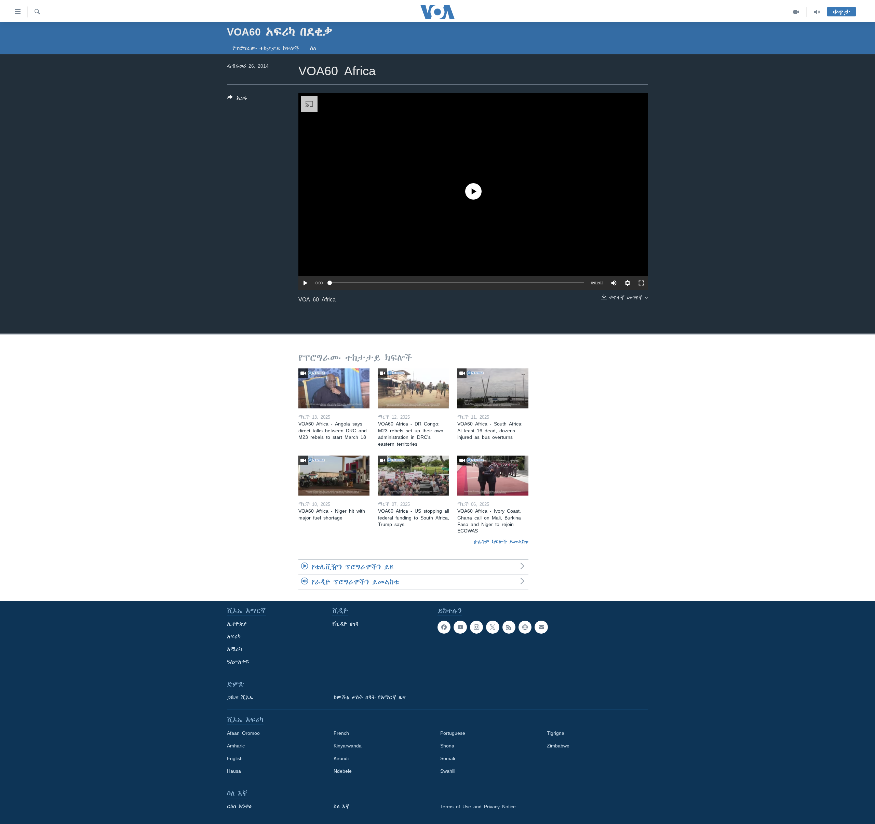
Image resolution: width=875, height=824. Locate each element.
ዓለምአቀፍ (238, 662)
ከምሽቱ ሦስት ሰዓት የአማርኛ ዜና (370, 697)
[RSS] (508, 627)
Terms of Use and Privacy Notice (478, 806)
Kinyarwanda (348, 746)
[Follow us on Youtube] (460, 627)
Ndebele (343, 771)
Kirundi (341, 758)
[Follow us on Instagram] (476, 627)
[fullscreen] (641, 283)
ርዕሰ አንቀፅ (239, 806)
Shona (447, 746)
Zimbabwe (558, 746)
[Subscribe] (541, 627)
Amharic (236, 746)
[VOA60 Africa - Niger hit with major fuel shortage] (333, 476)
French (341, 733)
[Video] (796, 12)
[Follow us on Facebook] (444, 627)
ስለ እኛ (341, 806)
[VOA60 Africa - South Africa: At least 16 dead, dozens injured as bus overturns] (492, 388)
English (235, 758)
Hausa (234, 771)
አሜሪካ (234, 649)
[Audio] (817, 12)
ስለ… (315, 48)
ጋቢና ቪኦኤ (240, 697)
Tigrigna (555, 733)
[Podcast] (525, 627)
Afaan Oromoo (243, 733)
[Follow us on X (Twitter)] (492, 627)
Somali (447, 758)
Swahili (447, 771)
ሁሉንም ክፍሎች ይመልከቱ (501, 541)
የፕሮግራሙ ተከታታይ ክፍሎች (265, 48)
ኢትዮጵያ (237, 624)
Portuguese (452, 733)
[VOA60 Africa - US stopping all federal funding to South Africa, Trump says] (413, 476)
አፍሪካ (234, 637)
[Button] (237, 99)
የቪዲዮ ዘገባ (345, 624)
